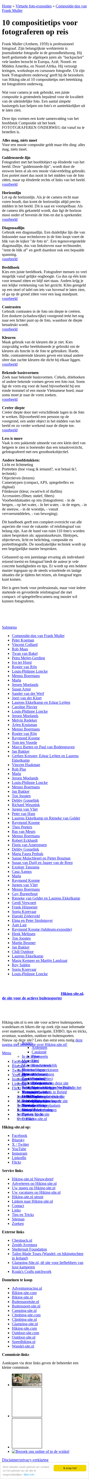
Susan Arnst (21, 689)
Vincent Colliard (25, 644)
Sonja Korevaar (24, 911)
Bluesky (18, 1140)
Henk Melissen (23, 934)
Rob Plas (19, 769)
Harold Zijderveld (26, 916)
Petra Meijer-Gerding (28, 658)
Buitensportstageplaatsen (41, 1105)
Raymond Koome (26, 738)
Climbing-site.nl (24, 1319)
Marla (16, 680)
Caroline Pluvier (24, 707)
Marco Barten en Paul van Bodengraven (43, 747)
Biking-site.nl (22, 1297)
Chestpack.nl (22, 1240)
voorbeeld (10, 184)
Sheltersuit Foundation (29, 1249)
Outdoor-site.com (25, 1333)
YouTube (19, 1149)
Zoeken (18, 1223)
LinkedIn (19, 1158)
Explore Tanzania (25, 867)
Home (7, 6)
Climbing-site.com (26, 1315)
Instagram (19, 1079)
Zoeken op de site (35, 1114)
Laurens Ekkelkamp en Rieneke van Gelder (46, 818)
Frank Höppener (25, 907)
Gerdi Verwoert (24, 903)
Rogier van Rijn (24, 667)
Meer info (29, 1474)
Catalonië (39, 1052)
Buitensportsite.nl (25, 1302)
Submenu (9, 627)
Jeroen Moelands (25, 685)
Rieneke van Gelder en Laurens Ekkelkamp (46, 898)
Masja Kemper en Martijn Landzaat (39, 960)
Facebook (19, 1061)
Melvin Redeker (24, 720)
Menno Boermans (26, 676)
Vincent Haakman (26, 765)
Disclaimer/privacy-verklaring (25, 1460)
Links (16, 1210)
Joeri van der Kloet (27, 698)
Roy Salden (21, 965)
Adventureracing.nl (27, 1288)
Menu (6, 1053)
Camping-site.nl (24, 1310)
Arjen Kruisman (24, 725)
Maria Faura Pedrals (27, 854)
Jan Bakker (20, 751)
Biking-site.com (24, 1293)
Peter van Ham (23, 814)
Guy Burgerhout (25, 894)
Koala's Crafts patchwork (31, 1271)
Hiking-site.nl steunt (27, 1197)
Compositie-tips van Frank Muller (38, 636)
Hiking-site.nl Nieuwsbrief (32, 1179)
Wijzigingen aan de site (50, 1101)
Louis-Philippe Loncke (30, 671)
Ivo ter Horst (22, 662)
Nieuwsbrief (31, 1110)
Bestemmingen (33, 1070)
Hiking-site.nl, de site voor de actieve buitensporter (43, 996)
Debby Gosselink (25, 800)
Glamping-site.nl (25, 1324)
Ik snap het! (70, 1468)
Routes (27, 1043)
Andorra (38, 1074)
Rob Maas (20, 649)
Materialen (30, 1061)
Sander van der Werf (28, 693)
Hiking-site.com (24, 1328)
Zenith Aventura (24, 1245)
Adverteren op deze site (50, 1083)
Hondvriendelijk (44, 1065)
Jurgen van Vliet (25, 809)
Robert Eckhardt (25, 840)
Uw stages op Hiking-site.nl (33, 1188)
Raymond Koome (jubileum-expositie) (42, 929)
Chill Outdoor (23, 951)
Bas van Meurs (23, 831)
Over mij (38, 1079)
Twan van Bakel (25, 653)
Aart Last (19, 925)
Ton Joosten (21, 796)
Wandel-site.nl (23, 1346)
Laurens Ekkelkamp (27, 956)
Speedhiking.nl (23, 1342)
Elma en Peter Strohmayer (32, 920)
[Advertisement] (31, 987)
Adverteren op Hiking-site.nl (34, 1183)
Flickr (16, 1088)
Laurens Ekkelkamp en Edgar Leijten (41, 702)
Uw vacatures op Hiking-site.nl (36, 1192)
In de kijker (31, 1056)
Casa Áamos (22, 871)
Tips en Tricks (23, 1215)
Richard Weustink (26, 805)
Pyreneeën (40, 1056)
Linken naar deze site (48, 1096)
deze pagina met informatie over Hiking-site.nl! (42, 1042)
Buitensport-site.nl (26, 1306)
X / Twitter (20, 1144)
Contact (28, 1119)
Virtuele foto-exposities (34, 6)
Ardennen (39, 1047)
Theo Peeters (22, 827)
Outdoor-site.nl (23, 1337)
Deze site (29, 1074)
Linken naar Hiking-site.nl (32, 1201)
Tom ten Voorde (24, 742)
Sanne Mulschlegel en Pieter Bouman (41, 858)
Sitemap (28, 1105)
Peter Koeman (23, 640)
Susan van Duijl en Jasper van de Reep (42, 863)
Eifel (35, 1061)
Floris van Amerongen (29, 845)
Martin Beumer (24, 943)
